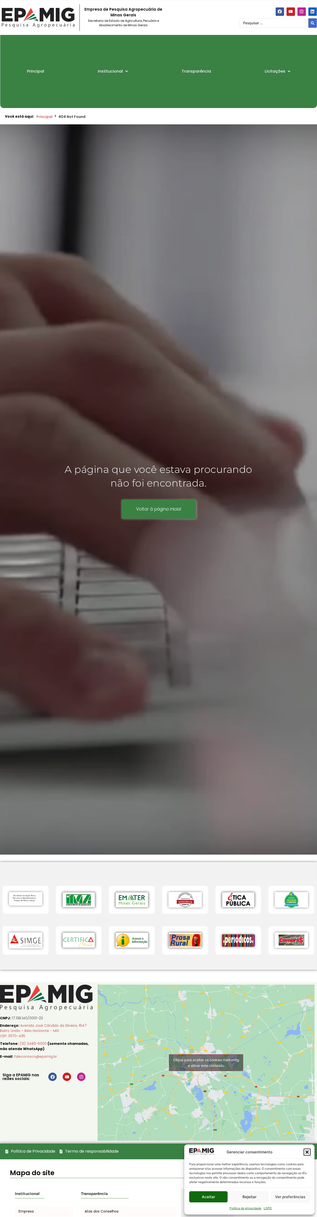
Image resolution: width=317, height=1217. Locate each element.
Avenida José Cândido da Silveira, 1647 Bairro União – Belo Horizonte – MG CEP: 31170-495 (43, 1030)
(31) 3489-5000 (34, 1043)
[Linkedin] (312, 11)
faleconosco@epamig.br (35, 1056)
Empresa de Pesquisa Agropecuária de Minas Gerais (123, 12)
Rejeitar (249, 1196)
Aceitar (208, 1196)
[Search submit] (312, 23)
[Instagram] (301, 11)
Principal (44, 116)
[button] (307, 1152)
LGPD (268, 1208)
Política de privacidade (245, 1208)
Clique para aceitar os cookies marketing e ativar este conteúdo (206, 1063)
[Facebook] (280, 11)
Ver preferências (290, 1196)
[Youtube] (291, 11)
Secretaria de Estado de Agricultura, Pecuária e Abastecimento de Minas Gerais (123, 23)
